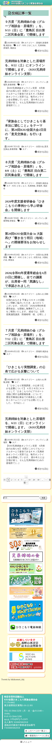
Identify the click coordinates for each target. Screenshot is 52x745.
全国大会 (40, 146)
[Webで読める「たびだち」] (26, 584)
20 (34, 480)
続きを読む (43, 50)
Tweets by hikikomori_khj (12, 679)
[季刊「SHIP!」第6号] (26, 525)
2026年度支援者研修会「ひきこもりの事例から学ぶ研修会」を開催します (25, 206)
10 (29, 480)
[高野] (26, 650)
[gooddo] (26, 668)
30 (38, 480)
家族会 (11, 260)
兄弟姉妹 (42, 45)
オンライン (41, 82)
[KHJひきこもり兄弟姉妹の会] (26, 561)
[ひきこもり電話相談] (26, 630)
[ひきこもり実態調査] (26, 537)
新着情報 (12, 85)
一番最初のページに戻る (38, 736)
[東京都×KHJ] (26, 598)
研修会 (13, 221)
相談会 (9, 45)
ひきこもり (32, 45)
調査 (8, 382)
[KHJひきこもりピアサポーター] (26, 572)
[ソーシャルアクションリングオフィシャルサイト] (26, 659)
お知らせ (40, 294)
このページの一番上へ (37, 731)
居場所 (39, 43)
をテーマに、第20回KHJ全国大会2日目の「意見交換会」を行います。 (25, 129)
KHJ (24, 45)
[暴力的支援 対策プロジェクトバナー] (26, 549)
